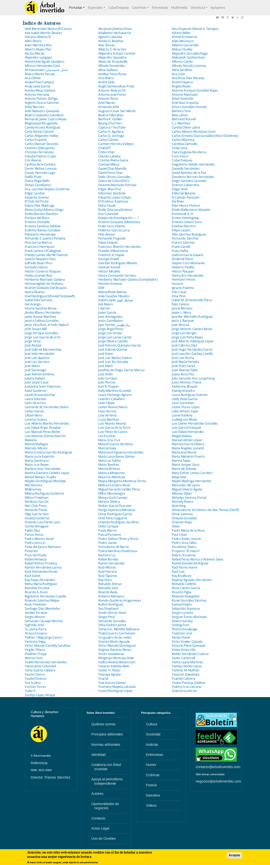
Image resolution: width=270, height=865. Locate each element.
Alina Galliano (108, 70)
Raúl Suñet (32, 576)
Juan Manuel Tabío (185, 370)
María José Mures (184, 452)
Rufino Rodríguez (110, 604)
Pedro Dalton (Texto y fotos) (118, 539)
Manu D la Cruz (109, 440)
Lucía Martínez (108, 419)
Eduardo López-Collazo (114, 197)
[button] (218, 17)
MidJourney (33, 489)
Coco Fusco (180, 156)
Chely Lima (179, 148)
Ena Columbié (108, 214)
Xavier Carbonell (183, 658)
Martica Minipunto (111, 473)
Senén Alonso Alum (112, 612)
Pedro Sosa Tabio (184, 542)
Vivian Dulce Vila (183, 649)
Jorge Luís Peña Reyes (187, 337)
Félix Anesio (106, 234)
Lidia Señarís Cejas (185, 411)
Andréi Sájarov (182, 82)
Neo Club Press (36, 505)
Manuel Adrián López (187, 440)
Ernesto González (37, 222)
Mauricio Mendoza (111, 477)
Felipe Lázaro (181, 230)
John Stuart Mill (36, 329)
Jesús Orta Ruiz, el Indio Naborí (47, 325)
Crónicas (153, 775)
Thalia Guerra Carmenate (116, 633)
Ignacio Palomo (183, 288)
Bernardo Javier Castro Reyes (46, 119)
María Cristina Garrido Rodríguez (48, 452)
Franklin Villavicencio (113, 251)
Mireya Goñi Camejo (112, 497)
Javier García (107, 312)
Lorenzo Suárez (36, 419)
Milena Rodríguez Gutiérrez (44, 493)
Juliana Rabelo (35, 378)
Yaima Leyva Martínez (187, 662)
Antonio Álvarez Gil (111, 90)
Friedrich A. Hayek (111, 255)
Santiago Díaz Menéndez (42, 608)
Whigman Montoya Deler (116, 658)
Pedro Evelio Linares (186, 539)
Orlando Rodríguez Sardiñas (118, 522)
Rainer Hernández (111, 563)
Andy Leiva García (37, 86)
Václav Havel (181, 637)
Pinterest (31, 551)
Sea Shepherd (108, 608)
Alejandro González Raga (189, 53)
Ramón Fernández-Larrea (43, 567)
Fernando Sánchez (185, 238)
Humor (151, 765)
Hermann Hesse (183, 279)
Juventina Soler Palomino (43, 386)
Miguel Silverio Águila (187, 489)
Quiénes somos (103, 724)
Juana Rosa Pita (183, 374)
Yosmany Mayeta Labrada (117, 686)
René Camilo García (186, 588)
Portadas (75, 7)
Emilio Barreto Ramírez (41, 214)
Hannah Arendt (109, 267)
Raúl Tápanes (107, 576)
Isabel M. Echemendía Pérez (192, 300)
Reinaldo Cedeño (184, 584)
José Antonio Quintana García (119, 345)
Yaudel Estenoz (36, 678)
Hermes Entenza (110, 283)
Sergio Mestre (35, 617)
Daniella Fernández (185, 168)
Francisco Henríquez (39, 246)
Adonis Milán (181, 33)
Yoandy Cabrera (183, 678)
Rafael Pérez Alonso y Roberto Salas (197, 559)
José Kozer (105, 353)
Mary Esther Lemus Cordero (192, 473)
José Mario (32, 366)
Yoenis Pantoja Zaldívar (188, 682)
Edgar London (35, 193)
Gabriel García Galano (188, 255)
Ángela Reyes (181, 86)
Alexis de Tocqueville (112, 61)
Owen (176, 526)
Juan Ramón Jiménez (39, 374)
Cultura (151, 724)
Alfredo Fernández (111, 65)
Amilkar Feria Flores (112, 74)
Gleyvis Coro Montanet (188, 263)
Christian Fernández (39, 152)
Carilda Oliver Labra (186, 127)
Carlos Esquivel (35, 139)
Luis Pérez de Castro (112, 432)
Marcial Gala (107, 448)
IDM (101, 288)
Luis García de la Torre (114, 427)
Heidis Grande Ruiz (38, 275)
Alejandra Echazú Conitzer (117, 53)
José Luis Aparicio (37, 358)
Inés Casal (179, 292)
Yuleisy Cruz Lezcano (186, 686)
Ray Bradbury (181, 576)
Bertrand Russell (184, 119)
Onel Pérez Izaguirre (112, 518)
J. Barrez (104, 308)
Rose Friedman (35, 604)
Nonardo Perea (36, 510)
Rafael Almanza (36, 559)
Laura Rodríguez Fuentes (190, 395)
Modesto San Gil (36, 501)
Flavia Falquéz (108, 242)
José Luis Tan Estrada (113, 362)
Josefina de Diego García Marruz (121, 370)
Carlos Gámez (108, 139)
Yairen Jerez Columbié (40, 666)
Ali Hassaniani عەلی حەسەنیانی (46, 70)
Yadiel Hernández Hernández (46, 662)
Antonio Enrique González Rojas (195, 90)
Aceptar (234, 855)
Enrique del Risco (37, 218)
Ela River (178, 201)
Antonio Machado (184, 94)
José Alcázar (33, 345)
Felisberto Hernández (40, 234)
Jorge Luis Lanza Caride (114, 337)
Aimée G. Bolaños (111, 41)
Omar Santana (182, 514)
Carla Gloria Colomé (39, 131)
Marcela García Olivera (188, 444)
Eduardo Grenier (37, 197)
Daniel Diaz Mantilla (112, 168)
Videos (151, 805)
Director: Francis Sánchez (50, 777)
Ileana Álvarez (34, 292)
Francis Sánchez (183, 242)
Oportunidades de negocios (105, 806)
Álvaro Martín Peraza (40, 74)
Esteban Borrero (184, 226)
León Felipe (106, 403)
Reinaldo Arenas (110, 584)
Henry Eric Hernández (187, 275)
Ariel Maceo (106, 102)
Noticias (152, 745)
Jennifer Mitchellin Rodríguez (192, 316)
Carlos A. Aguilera (111, 131)
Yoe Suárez (33, 682)
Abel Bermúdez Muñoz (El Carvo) (48, 28)
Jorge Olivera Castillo (113, 341)
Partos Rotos (34, 534)
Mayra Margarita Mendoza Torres (122, 481)
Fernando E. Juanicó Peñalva (45, 238)
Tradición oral (182, 633)
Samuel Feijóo (182, 604)
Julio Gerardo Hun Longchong (193, 378)
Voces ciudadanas (111, 654)
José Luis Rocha (183, 358)
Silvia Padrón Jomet (112, 625)
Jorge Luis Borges (184, 333)
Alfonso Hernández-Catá (42, 65)
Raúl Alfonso (107, 567)
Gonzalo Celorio (36, 267)
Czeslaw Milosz (108, 164)
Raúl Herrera (107, 571)
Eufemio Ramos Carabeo (42, 230)
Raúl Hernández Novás (41, 571)
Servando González (112, 621)
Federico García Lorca (114, 230)
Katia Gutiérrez (35, 390)
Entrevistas (160, 7)
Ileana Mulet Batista (112, 292)
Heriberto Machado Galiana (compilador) (128, 279)
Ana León (178, 74)
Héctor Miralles (109, 271)
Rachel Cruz (106, 555)
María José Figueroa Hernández (120, 452)
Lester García (34, 411)
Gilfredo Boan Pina (38, 263)
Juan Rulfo (105, 374)
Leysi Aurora (107, 411)
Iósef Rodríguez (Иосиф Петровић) (50, 296)
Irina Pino (179, 296)
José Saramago (35, 370)
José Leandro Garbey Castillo (192, 353)
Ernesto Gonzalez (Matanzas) (119, 222)
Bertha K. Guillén (110, 119)
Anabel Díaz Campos (39, 82)
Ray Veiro (105, 580)
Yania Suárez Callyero (40, 670)
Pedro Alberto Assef (39, 539)
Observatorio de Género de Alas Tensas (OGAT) (205, 510)
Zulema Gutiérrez (184, 691)
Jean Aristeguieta (110, 316)
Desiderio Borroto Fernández (193, 177)
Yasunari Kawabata (185, 674)
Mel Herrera (33, 485)
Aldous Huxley (182, 49)
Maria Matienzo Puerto (188, 456)
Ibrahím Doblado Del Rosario (46, 288)
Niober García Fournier (115, 505)
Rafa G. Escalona (183, 555)
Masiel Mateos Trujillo (40, 477)
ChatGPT (104, 148)
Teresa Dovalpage (184, 629)
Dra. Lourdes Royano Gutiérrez (47, 189)
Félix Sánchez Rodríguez (189, 234)
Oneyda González (184, 518)
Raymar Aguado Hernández (191, 580)
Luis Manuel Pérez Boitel (42, 432)
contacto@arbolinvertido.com (218, 767)
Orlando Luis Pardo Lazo (42, 522)
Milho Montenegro (111, 493)
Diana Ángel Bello (37, 181)
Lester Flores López (185, 407)
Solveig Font (180, 625)
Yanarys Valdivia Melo (113, 666)
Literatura (198, 7)
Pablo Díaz (32, 530)
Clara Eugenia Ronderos (189, 152)
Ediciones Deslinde (112, 193)
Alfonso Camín (182, 61)
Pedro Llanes (107, 542)
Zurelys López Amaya (40, 695)
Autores (97, 794)
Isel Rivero (105, 304)
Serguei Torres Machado (189, 617)
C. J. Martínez (181, 123)
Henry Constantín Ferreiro (117, 275)
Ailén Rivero (33, 41)
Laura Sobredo (35, 399)
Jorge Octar (33, 341)
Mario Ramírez (108, 464)
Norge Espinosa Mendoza (116, 510)
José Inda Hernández (39, 353)
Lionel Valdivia (182, 415)
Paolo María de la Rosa (188, 530)
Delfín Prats (33, 177)
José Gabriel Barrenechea (43, 349)
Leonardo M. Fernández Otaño (47, 407)
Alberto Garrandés (185, 45)
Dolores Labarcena (185, 185)
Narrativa (153, 795)
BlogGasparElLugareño (41, 123)
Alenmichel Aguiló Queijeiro (44, 61)
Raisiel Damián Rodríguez (190, 563)
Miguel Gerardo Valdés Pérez (119, 489)
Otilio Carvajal (108, 526)
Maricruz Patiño (109, 460)
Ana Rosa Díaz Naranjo (188, 78)
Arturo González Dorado (189, 107)
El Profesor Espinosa (113, 201)
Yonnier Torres (35, 686)
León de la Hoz (35, 403)
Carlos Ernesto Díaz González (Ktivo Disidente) (205, 135)
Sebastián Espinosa (186, 608)
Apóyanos (218, 7)
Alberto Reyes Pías (38, 49)
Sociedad (153, 734)
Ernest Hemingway (185, 218)
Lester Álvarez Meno (112, 407)
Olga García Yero (37, 514)
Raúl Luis (178, 571)
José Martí (105, 366)
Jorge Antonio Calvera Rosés (192, 329)
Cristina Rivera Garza (113, 160)
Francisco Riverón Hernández (119, 246)
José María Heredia (185, 362)
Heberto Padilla (183, 267)
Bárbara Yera (181, 111)
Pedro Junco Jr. (35, 542)
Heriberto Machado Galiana (45, 279)
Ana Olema (33, 78)
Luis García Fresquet (186, 427)
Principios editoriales (107, 734)
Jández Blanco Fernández (42, 312)
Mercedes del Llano (186, 485)
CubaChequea (118, 7)
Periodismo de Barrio (113, 547)
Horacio (177, 283)
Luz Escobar (106, 436)
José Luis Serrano (37, 362)
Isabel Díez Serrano (38, 300)
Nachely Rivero (182, 501)
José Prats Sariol (183, 366)
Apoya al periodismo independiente (107, 781)
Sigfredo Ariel (34, 625)
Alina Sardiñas (182, 70)
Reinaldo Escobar (37, 588)
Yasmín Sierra (35, 674)
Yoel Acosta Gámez (112, 682)
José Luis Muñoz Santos (115, 358)
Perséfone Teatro (184, 547)
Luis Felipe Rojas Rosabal (42, 427)
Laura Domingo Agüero (115, 395)
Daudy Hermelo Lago (40, 172)
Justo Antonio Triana (186, 382)
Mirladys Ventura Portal (189, 497)
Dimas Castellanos (38, 185)
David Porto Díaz (110, 172)
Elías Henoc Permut (186, 205)
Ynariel (103, 678)
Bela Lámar (180, 115)
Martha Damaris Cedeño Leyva (47, 473)
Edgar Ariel (179, 189)
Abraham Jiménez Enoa (115, 28)
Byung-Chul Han (110, 123)
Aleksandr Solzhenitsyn (188, 57)
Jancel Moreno (182, 308)
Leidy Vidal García (184, 399)
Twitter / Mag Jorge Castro (43, 637)
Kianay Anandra (183, 390)
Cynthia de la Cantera (40, 164)
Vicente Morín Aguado (114, 641)
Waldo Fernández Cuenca (190, 654)
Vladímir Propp (36, 654)
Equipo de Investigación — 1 (118, 218)
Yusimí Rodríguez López (115, 691)
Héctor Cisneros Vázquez (43, 271)
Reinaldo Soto (108, 588)
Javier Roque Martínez (40, 316)
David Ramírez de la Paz (189, 172)
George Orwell (108, 259)
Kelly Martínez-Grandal (114, 390)
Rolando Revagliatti (185, 596)
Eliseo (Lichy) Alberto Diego (44, 209)
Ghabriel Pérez (182, 259)
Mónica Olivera (109, 501)
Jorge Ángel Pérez (110, 329)
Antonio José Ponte (112, 94)
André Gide (106, 82)
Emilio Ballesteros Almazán (191, 209)
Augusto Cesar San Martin (117, 111)
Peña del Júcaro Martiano (43, 547)
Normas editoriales (105, 745)
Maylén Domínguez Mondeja (45, 481)
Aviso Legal (100, 828)
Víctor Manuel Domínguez (117, 645)
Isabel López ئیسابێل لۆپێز (115, 300)
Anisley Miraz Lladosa (40, 90)
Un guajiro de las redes (114, 637)
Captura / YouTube (112, 127)
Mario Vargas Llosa (185, 464)
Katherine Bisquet (185, 386)
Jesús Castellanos (110, 320)
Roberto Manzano (111, 596)
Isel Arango (33, 304)
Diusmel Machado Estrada (117, 185)
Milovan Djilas (182, 493)
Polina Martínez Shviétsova (117, 551)
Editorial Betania (183, 193)
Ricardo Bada (107, 592)
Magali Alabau (182, 436)
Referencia (39, 763)
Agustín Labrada (110, 37)
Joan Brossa (180, 325)
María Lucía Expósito (39, 456)
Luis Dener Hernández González (195, 423)
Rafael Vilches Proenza (41, 563)
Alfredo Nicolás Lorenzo (189, 65)
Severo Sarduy (182, 621)
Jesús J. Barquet (183, 320)
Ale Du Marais (35, 53)
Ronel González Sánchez (189, 600)
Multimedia (179, 7)
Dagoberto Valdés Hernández (193, 164)
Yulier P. (30, 691)
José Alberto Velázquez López (192, 341)
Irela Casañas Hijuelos (114, 296)
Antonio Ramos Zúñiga (41, 98)
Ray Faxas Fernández (40, 580)
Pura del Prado (35, 555)
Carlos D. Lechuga (111, 135)
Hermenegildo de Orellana (44, 283)
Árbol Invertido (182, 98)
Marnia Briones (109, 469)
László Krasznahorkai (40, 395)
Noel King (179, 505)
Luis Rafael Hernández (188, 432)
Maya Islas (179, 477)
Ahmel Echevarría (184, 37)
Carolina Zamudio (184, 144)
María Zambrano (37, 460)
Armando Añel (108, 107)
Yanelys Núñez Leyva (186, 666)
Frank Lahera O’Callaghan (43, 251)
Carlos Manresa (183, 139)
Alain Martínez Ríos (38, 45)
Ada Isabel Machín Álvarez (43, 33)
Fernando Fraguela (112, 238)
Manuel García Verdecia (115, 444)
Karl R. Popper (108, 386)
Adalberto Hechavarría (114, 33)
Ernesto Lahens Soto (187, 222)
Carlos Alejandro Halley (41, 135)
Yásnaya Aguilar (109, 674)
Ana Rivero (106, 78)
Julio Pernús (106, 382)
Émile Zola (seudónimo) (115, 209)
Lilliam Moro (33, 415)
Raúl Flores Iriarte (184, 567)
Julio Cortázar (108, 378)
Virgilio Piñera (35, 649)
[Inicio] (44, 7)
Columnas (139, 7)
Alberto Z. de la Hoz (112, 49)
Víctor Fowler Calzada (187, 641)
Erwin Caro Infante (111, 226)
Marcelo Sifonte (36, 448)
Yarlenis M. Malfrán (185, 670)
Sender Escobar (36, 612)
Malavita (31, 440)
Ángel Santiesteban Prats (116, 86)
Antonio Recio (108, 98)
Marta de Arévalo (184, 469)
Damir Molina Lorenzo (41, 168)
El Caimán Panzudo (185, 197)
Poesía (151, 785)
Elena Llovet (106, 205)
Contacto (98, 818)
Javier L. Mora (181, 312)
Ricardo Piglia (181, 592)
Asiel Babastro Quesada (42, 111)
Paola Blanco (107, 530)
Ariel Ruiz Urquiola (185, 102)
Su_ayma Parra (35, 629)
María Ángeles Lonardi (188, 448)
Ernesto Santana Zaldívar (43, 226)
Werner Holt (33, 658)
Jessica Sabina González (42, 320)
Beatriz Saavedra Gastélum (44, 115)
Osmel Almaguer (37, 526)
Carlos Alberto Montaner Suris (194, 131)
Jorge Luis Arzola (110, 333)
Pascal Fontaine (109, 534)
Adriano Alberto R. (38, 37)
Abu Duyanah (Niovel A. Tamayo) (195, 28)
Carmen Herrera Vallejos (116, 144)
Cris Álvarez (33, 160)
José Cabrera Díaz (184, 345)
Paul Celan (179, 534)
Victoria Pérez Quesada (188, 645)
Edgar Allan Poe (109, 189)
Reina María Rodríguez (41, 584)
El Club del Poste (37, 201)
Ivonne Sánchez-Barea (41, 308)
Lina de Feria (107, 415)
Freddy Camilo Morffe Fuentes (46, 255)
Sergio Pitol (106, 617)
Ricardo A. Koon (36, 592)
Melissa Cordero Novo (114, 485)
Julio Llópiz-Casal (36, 382)
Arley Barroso (34, 107)
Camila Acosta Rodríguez (42, 127)
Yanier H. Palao (109, 670)
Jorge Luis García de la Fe (42, 337)
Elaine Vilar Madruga (39, 205)
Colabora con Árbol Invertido (106, 767)
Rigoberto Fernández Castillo (45, 596)
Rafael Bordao (108, 559)
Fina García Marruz (38, 242)
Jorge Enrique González (41, 333)
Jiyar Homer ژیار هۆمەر (114, 325)
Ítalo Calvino (180, 304)
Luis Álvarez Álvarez (112, 423)
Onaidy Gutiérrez (37, 518)
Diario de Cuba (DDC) (113, 181)
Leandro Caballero (111, 399)
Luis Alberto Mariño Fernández (47, 423)
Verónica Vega (35, 641)
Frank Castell (181, 246)
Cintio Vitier (106, 152)
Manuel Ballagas (36, 444)
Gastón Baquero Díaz (40, 259)
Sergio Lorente (182, 612)
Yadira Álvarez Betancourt (117, 662)
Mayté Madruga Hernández (191, 481)
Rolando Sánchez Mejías (42, 600)
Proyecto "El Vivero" (186, 551)
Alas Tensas (106, 45)
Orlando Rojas (182, 522)
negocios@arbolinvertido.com (218, 781)
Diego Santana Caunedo (189, 181)
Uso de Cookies (103, 838)
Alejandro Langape (38, 57)
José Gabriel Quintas (112, 349)
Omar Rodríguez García (115, 514)
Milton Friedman (36, 497)
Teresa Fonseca (36, 633)
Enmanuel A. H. (183, 214)
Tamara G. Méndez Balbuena (118, 629)
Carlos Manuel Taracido (42, 144)
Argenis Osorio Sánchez (42, 102)
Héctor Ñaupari (183, 271)
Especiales (95, 7)
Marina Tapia (181, 460)
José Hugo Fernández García (192, 349)
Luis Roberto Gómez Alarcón (45, 436)
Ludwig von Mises (184, 419)
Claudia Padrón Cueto (40, 156)
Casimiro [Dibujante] (39, 148)
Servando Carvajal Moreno (44, 621)
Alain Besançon (183, 41)
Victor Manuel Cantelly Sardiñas (47, 645)
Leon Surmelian (183, 403)
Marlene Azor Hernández (43, 469)
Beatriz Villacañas (110, 115)
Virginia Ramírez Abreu (114, 649)
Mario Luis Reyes (37, 464)
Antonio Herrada (37, 94)
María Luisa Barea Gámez (116, 456)
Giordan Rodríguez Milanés (117, 263)
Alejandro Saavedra (112, 57)
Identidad (98, 755)
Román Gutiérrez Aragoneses (119, 600)
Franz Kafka (180, 251)
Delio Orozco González (114, 177)
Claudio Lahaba (109, 156)
